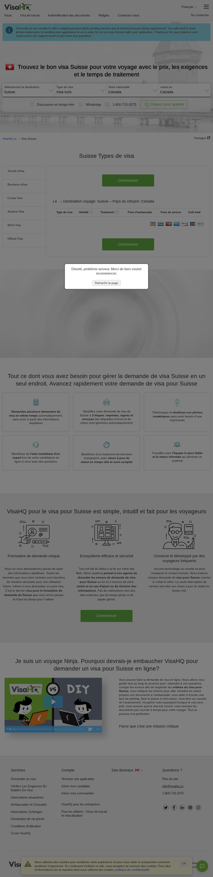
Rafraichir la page (106, 283)
